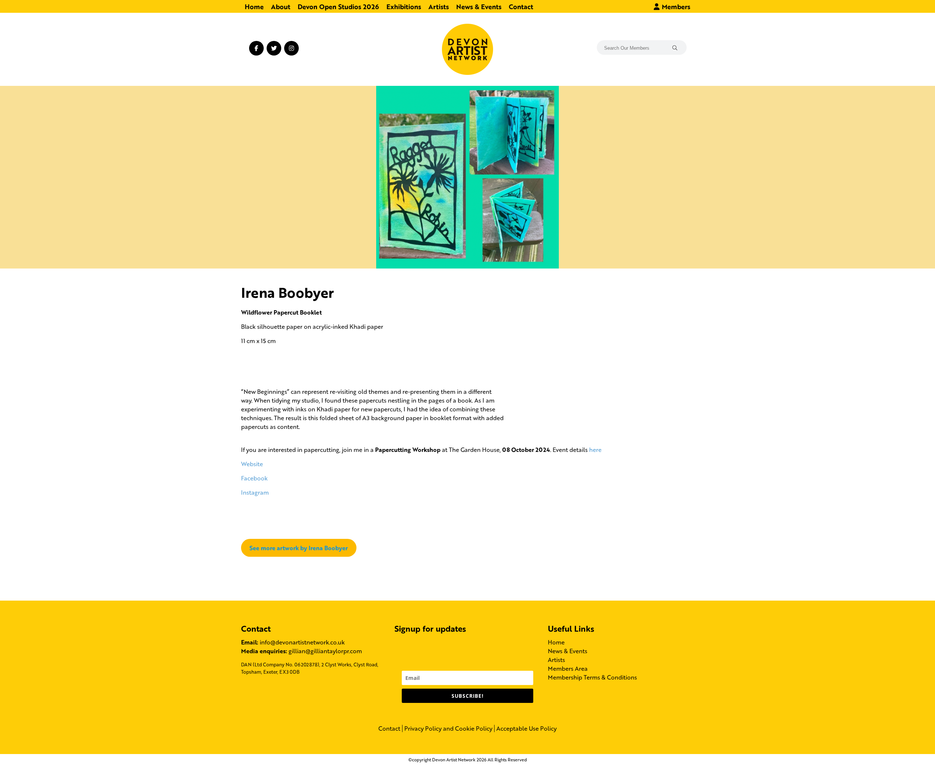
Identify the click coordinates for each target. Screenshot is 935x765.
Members (675, 6)
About (280, 6)
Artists (438, 6)
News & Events (478, 6)
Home (254, 6)
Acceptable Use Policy (526, 728)
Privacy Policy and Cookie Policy (448, 728)
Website (252, 464)
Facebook (254, 478)
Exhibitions (403, 6)
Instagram (255, 492)
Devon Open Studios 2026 (338, 6)
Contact (521, 6)
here (595, 449)
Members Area (568, 668)
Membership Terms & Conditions (592, 677)
